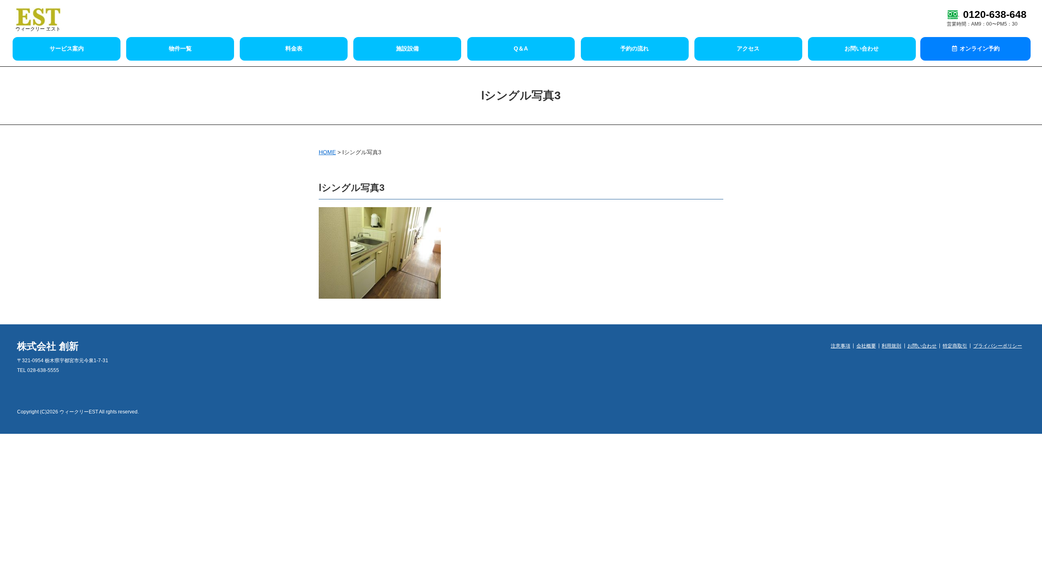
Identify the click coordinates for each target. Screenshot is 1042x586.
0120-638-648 (995, 14)
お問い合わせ (862, 48)
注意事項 (840, 346)
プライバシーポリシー (997, 346)
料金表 (293, 48)
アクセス (748, 48)
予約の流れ (634, 48)
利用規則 (891, 346)
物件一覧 (180, 48)
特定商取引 (955, 346)
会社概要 (866, 346)
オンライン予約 (979, 48)
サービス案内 (67, 48)
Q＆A (521, 48)
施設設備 (407, 48)
